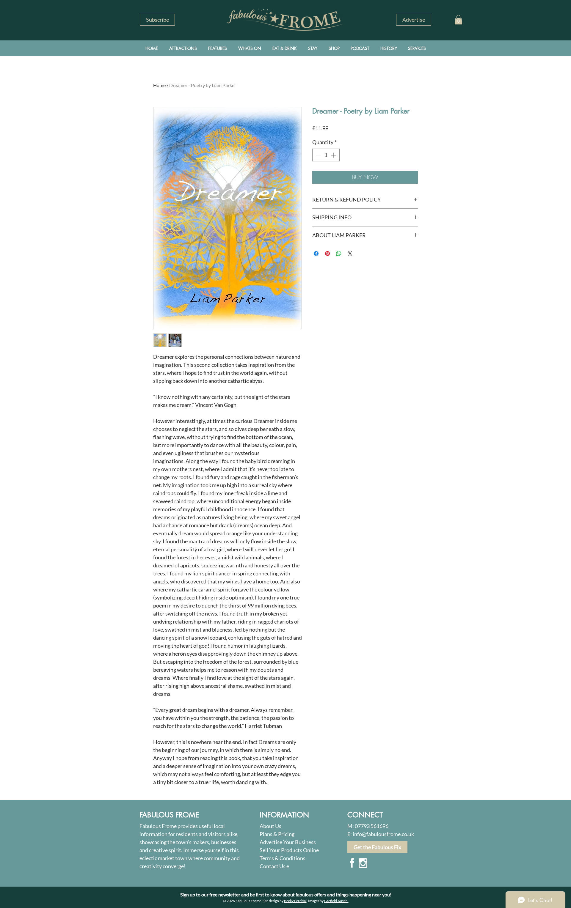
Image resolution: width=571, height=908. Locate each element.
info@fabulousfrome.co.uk (383, 834)
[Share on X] (350, 253)
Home (159, 85)
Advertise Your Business (288, 842)
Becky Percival (295, 900)
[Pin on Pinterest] (327, 253)
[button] (157, 20)
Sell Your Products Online (289, 850)
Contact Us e (274, 866)
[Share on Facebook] (316, 253)
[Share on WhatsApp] (338, 253)
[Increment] (334, 155)
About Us (270, 826)
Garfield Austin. (336, 900)
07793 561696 (371, 826)
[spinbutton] (326, 155)
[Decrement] (317, 155)
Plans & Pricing (277, 834)
